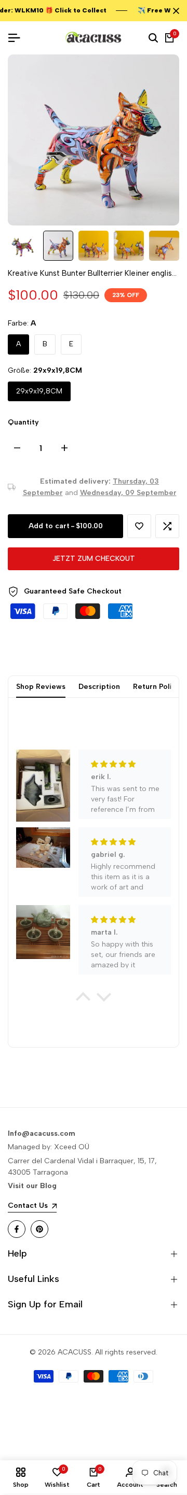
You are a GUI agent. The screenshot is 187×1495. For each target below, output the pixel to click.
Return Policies (159, 686)
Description (99, 686)
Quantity (23, 422)
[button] (139, 526)
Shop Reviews (40, 686)
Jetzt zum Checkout (93, 558)
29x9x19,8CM (39, 391)
